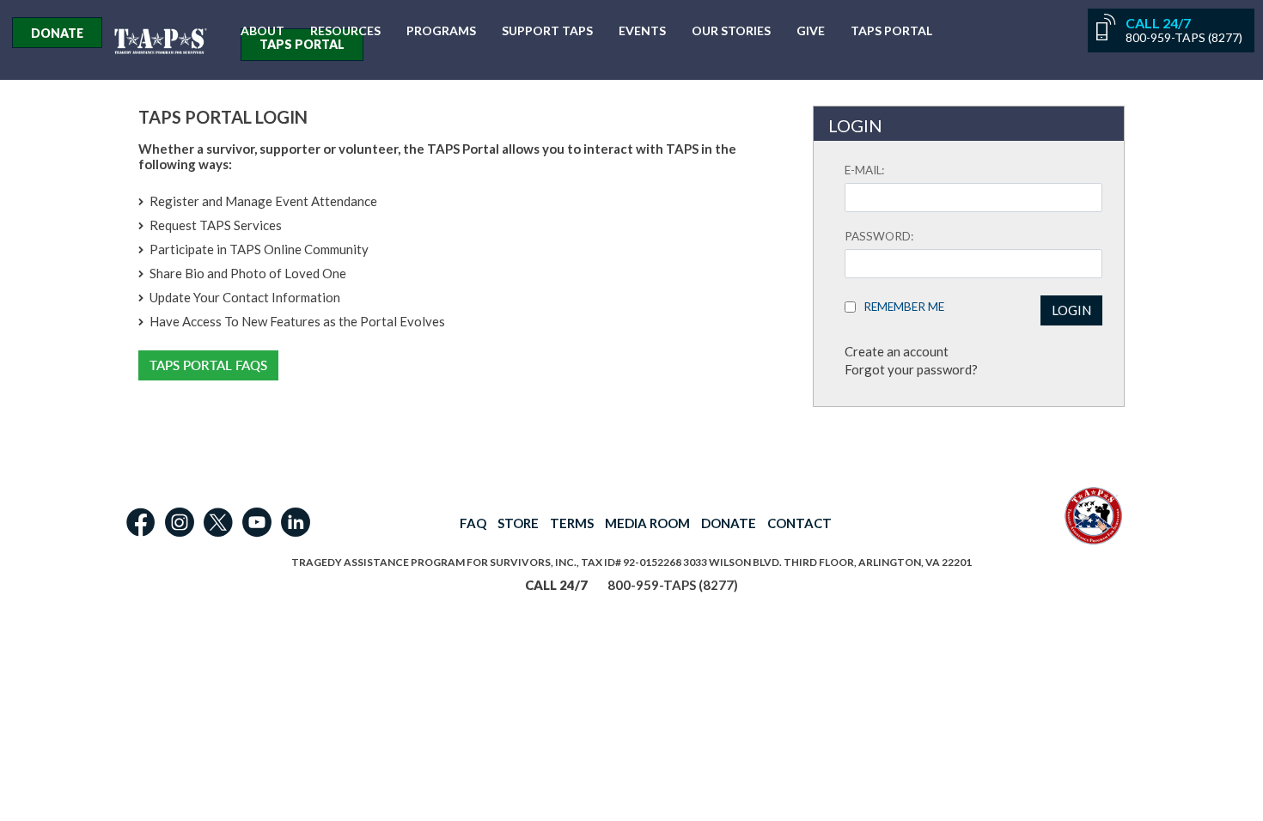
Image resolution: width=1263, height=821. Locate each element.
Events (642, 31)
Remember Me (900, 306)
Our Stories (731, 31)
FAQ (473, 523)
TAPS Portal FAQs (208, 365)
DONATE (728, 523)
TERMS (572, 523)
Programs (441, 31)
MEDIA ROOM (647, 523)
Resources (345, 31)
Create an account (897, 351)
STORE (518, 523)
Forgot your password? (911, 369)
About (262, 31)
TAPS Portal (891, 31)
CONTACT (799, 523)
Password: (879, 236)
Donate (57, 33)
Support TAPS (547, 31)
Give (810, 31)
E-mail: (864, 170)
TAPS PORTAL (302, 44)
